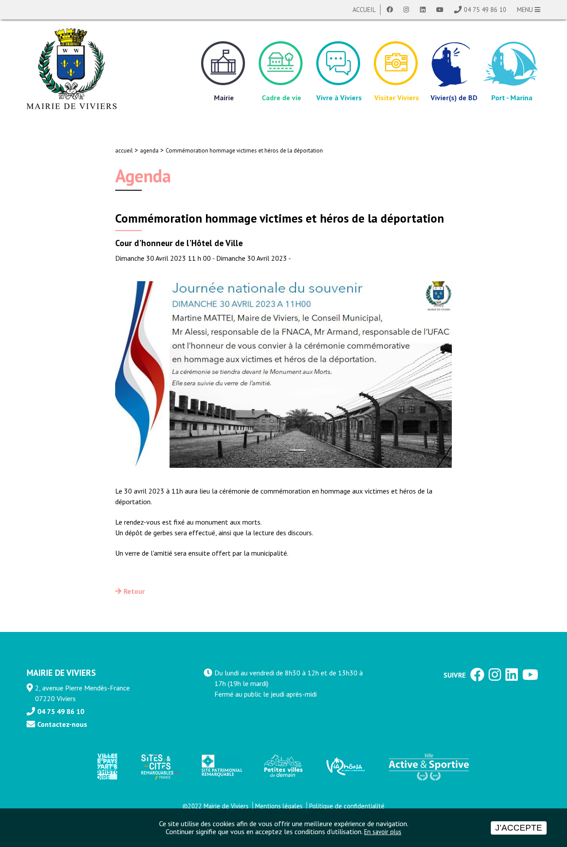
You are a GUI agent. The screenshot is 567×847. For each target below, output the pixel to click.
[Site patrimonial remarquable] (221, 766)
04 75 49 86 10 (485, 9)
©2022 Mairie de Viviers (216, 806)
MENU (526, 9)
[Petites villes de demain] (283, 766)
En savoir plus (382, 831)
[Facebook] (390, 9)
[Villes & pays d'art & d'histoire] (106, 766)
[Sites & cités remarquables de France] (159, 766)
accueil (124, 150)
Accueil (364, 9)
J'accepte (518, 827)
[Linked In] (423, 9)
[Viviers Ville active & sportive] (429, 766)
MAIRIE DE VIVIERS (61, 672)
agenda (149, 150)
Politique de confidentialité (346, 806)
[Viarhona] (345, 766)
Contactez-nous (62, 724)
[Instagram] (406, 9)
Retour (134, 591)
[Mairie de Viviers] (71, 69)
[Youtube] (439, 9)
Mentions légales (279, 806)
